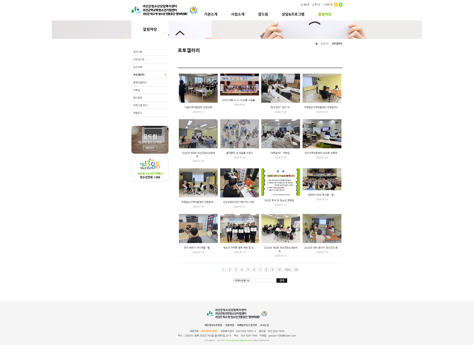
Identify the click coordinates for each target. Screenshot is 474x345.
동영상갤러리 (140, 82)
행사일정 (137, 97)
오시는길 (264, 325)
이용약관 (229, 325)
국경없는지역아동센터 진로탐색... (198, 202)
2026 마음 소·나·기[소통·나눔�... (239, 100)
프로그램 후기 (140, 105)
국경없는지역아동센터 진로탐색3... (322, 107)
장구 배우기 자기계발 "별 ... (198, 247)
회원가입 (329, 4)
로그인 (317, 4)
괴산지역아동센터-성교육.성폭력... (321, 152)
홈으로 (306, 4)
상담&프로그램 (293, 14)
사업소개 (237, 14)
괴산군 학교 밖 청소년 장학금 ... (280, 200)
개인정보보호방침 (213, 325)
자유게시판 (138, 59)
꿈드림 (263, 14)
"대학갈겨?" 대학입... (281, 152)
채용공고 (137, 112)
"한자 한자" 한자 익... (281, 107)
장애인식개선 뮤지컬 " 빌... (322, 194)
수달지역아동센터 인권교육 (198, 107)
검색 (282, 280)
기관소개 (210, 14)
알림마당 (324, 14)
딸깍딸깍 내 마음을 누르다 (239, 152)
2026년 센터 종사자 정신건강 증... (322, 247)
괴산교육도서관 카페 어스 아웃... (239, 202)
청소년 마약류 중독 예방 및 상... (239, 247)
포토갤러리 (138, 74)
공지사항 (137, 51)
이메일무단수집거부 (247, 325)
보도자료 (137, 67)
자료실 (136, 90)
